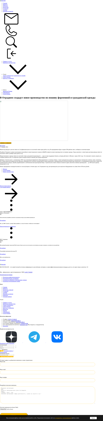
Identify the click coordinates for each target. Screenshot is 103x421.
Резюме (10, 91)
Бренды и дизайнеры (8, 78)
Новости (5, 4)
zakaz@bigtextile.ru (16, 320)
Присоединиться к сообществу (8, 226)
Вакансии (5, 91)
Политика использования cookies (11, 281)
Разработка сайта (7, 343)
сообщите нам (24, 323)
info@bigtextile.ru (20, 322)
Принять (93, 418)
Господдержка (6, 94)
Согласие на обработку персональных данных (15, 280)
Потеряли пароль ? (8, 350)
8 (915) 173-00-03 (12, 319)
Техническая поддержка (6, 274)
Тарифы (5, 10)
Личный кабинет (7, 296)
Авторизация (3, 352)
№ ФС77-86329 (28, 272)
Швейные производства (9, 62)
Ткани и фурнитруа (8, 305)
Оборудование (6, 77)
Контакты (5, 326)
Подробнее (3, 220)
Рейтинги (5, 6)
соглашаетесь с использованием (63, 418)
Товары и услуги (7, 61)
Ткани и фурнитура (8, 75)
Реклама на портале (8, 11)
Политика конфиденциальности (11, 277)
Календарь (5, 7)
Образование (6, 92)
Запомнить (4, 349)
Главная (5, 3)
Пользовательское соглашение (11, 278)
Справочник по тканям (19, 75)
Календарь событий (8, 290)
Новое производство (8, 171)
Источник (2, 145)
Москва (5, 169)
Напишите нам (24, 324)
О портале (5, 8)
